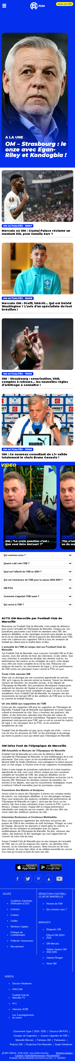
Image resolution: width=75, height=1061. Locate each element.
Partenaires (60, 1040)
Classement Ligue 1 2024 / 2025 (29, 1031)
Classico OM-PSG (58, 1031)
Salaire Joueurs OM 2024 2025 (56, 950)
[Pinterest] (38, 882)
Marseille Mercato (24, 1040)
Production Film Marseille (38, 1044)
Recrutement (17, 946)
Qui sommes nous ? (56, 909)
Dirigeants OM (53, 929)
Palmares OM (44, 1040)
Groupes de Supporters (25, 1035)
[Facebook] (17, 882)
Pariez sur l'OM (65, 4)
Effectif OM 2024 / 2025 (55, 936)
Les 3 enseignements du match (23, 1016)
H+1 (14, 1003)
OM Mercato (52, 943)
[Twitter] (28, 882)
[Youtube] (59, 882)
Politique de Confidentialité (18, 933)
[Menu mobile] (5, 5)
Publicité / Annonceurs (22, 940)
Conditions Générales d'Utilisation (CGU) (21, 902)
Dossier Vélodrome (22, 983)
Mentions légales (64, 1053)
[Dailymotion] (49, 882)
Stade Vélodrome (63, 1044)
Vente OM (51, 963)
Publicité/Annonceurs (35, 1055)
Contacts (15, 909)
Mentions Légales (19, 926)
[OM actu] (37, 4)
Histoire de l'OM (54, 903)
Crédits (14, 921)
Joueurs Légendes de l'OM (53, 1035)
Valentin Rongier (54, 957)
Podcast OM (16, 1044)
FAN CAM (17, 989)
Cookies (15, 915)
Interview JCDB (20, 1009)
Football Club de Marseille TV (20, 996)
